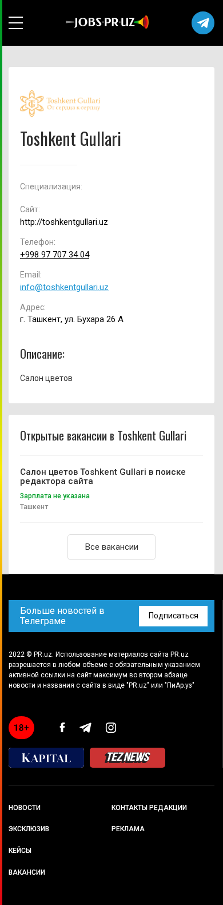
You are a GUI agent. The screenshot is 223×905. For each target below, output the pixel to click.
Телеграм (203, 22)
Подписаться (173, 615)
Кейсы (20, 851)
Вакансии (27, 872)
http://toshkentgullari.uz (64, 222)
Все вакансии (111, 547)
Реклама (128, 829)
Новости (25, 808)
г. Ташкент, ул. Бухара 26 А (72, 319)
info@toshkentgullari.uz (64, 287)
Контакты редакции (149, 808)
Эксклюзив (29, 829)
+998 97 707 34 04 (54, 255)
